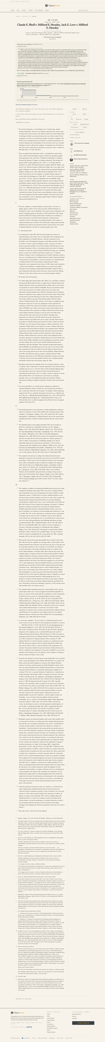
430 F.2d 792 (41, 171)
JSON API (74, 1018)
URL (72, 119)
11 (28, 480)
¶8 (18, 364)
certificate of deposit (44, 954)
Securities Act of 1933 (39, 931)
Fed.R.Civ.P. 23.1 (33, 199)
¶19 (18, 786)
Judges (30, 10)
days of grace (53, 963)
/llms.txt (74, 1016)
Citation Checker (51, 1032)
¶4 (18, 230)
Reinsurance (73, 222)
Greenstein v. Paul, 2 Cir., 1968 (50, 826)
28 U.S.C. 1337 (24, 898)
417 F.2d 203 (41, 469)
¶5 (18, 234)
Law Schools (50, 1024)
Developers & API (76, 1014)
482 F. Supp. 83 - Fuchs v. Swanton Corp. (43, 68)
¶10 (18, 409)
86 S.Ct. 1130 (45, 896)
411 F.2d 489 (46, 434)
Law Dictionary (50, 1018)
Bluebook (86, 119)
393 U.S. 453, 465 (52, 522)
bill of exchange (39, 961)
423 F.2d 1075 (46, 627)
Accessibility (26, 1038)
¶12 (18, 455)
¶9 (18, 386)
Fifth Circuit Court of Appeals (52, 37)
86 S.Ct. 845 (44, 452)
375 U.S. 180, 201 (33, 746)
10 (25, 413)
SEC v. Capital (49, 706)
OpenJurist (18, 16)
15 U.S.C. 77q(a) (32, 178)
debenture (72, 211)
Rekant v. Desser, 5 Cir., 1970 (48, 429)
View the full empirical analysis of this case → (27, 104)
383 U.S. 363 (36, 452)
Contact (34, 1038)
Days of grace (73, 209)
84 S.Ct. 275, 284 (38, 708)
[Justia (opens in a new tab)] (29, 1027)
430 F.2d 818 (59, 818)
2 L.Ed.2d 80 (54, 598)
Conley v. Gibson (26, 70)
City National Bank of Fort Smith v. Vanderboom (35, 431)
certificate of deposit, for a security (78, 207)
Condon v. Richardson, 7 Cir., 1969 (32, 434)
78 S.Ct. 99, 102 (45, 598)
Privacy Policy (68, 1038)
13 (24, 806)
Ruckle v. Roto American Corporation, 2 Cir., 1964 (35, 715)
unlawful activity (29, 213)
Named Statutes (51, 1026)
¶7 (18, 280)
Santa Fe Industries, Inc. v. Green (39, 85)
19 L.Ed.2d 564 (56, 476)
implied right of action (53, 933)
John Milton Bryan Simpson (80, 155)
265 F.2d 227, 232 (38, 679)
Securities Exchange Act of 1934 (32, 478)
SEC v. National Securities (39, 522)
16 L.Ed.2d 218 (53, 896)
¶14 (18, 539)
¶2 (18, 153)
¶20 (18, 810)
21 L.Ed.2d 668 (29, 525)
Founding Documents (52, 1028)
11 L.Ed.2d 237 (50, 708)
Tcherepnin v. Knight (29, 476)
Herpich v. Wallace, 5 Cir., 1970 (28, 171)
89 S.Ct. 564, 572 (41, 536)
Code (18, 10)
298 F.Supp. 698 (25, 833)
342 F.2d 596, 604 (59, 450)
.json (23, 998)
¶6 (18, 276)
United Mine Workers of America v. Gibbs (40, 70)
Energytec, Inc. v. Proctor (40, 58)
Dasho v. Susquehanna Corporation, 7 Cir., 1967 (32, 713)
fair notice (41, 589)
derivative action (40, 197)
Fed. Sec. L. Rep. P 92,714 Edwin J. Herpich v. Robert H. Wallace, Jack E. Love (63, 58)
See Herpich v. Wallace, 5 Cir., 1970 (36, 414)
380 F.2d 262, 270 (52, 713)
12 (33, 620)
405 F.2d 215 (36, 436)
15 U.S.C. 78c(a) (43, 973)
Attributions (52, 1038)
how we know (46, 73)
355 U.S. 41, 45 (33, 598)
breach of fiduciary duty (57, 369)
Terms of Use (60, 1038)
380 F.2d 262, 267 (22, 986)
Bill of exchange (74, 201)
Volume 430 (24, 16)
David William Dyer (78, 151)
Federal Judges (50, 1020)
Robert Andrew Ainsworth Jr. (81, 159)
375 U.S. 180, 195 (27, 708)
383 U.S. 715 (38, 896)
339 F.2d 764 (41, 688)
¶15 (18, 589)
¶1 (18, 129)
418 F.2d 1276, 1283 (36, 940)
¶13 (18, 488)
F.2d (30, 16)
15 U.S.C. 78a (37, 185)
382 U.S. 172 (26, 467)
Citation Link (78, 119)
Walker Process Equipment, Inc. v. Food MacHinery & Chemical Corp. (67, 70)
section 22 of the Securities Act (53, 185)
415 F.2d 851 (51, 603)
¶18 (18, 718)
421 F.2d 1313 (27, 400)
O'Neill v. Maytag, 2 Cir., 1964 (27, 688)
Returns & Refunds (42, 1038)
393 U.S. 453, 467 (30, 536)
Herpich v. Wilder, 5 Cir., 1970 (48, 818)
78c (23, 481)
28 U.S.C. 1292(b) (27, 828)
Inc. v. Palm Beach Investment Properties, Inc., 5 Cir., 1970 (42, 395)
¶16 (18, 620)
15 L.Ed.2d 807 (52, 452)
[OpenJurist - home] (52, 5)
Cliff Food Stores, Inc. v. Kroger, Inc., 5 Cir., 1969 (33, 601)
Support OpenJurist (83, 1023)
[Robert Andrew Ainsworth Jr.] (71, 159)
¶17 (18, 658)
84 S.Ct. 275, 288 (44, 746)
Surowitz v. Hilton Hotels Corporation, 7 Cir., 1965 (39, 450)
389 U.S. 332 (40, 476)
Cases (12, 10)
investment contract (22, 954)
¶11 (18, 424)
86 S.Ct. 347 (34, 467)
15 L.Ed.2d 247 (43, 467)
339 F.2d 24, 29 (55, 715)
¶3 (18, 206)
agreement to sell (24, 636)
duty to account (39, 354)
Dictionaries (39, 10)
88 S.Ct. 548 (47, 476)
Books (47, 10)
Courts (24, 10)
